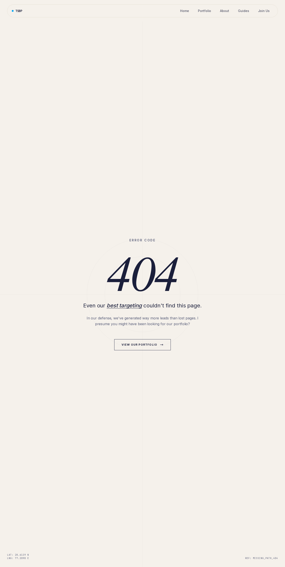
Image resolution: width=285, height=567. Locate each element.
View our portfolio (139, 344)
